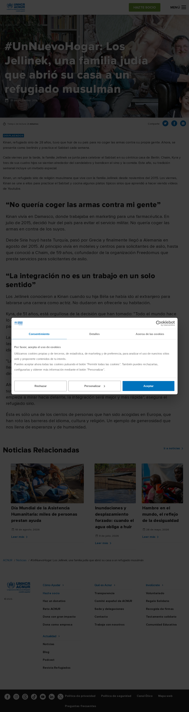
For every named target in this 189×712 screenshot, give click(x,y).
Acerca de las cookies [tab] (150, 334)
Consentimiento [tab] (39, 334)
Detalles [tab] (94, 334)
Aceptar (148, 385)
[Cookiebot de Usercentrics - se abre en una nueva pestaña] (158, 323)
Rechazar (41, 385)
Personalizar (92, 385)
